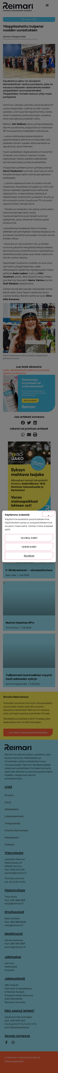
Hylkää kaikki (29, 546)
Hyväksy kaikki (29, 538)
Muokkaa (29, 555)
